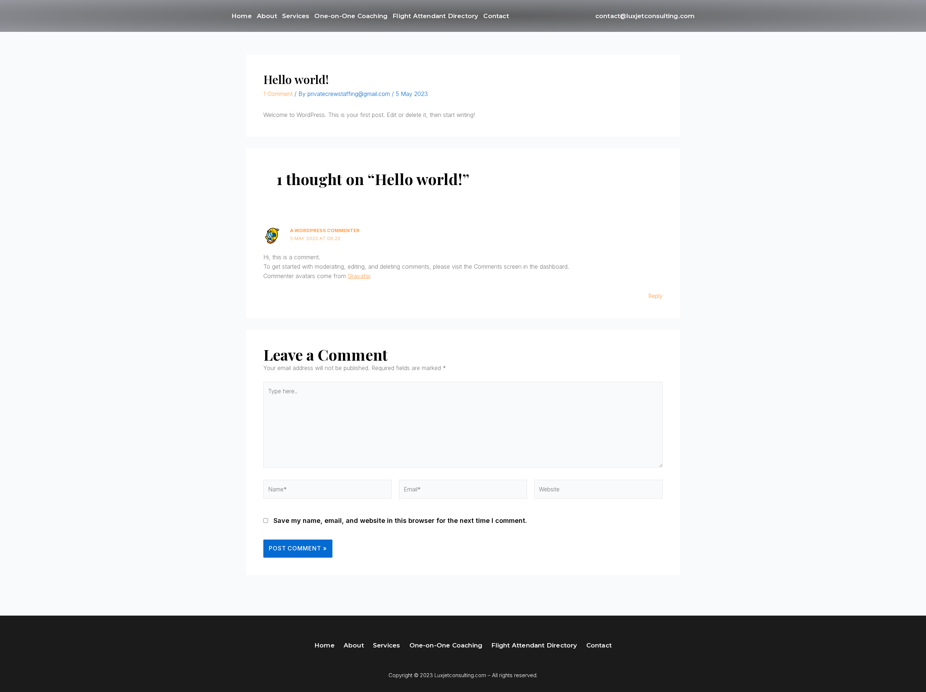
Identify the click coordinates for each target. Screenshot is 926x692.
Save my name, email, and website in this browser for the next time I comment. (400, 520)
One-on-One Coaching (350, 16)
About (267, 16)
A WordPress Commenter (325, 230)
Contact (496, 16)
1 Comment (278, 93)
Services (296, 16)
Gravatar (359, 276)
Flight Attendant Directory (435, 16)
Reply (655, 295)
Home (242, 16)
